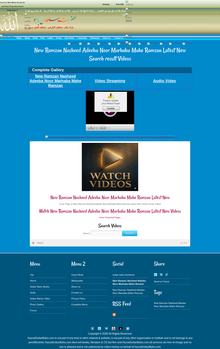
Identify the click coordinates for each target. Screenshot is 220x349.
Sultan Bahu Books (39, 286)
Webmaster (77, 280)
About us (75, 286)
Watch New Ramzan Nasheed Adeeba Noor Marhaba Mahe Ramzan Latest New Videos (110, 211)
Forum (33, 310)
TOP (185, 243)
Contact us (76, 292)
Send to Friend (161, 281)
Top (32, 274)
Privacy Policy (78, 298)
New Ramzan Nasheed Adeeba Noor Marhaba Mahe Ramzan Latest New (110, 197)
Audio (33, 292)
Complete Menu (79, 304)
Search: (87, 233)
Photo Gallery (37, 304)
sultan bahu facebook (123, 274)
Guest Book (77, 274)
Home (33, 280)
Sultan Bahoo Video (40, 298)
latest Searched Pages (110, 217)
